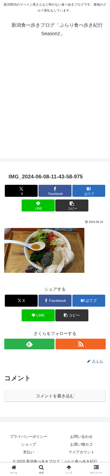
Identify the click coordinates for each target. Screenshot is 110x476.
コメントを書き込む (55, 396)
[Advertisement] (55, 103)
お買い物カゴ (81, 444)
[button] (71, 205)
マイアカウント (81, 452)
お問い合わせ (81, 436)
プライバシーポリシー (28, 436)
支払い (28, 452)
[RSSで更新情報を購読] (81, 344)
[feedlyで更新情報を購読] (29, 344)
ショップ (28, 444)
